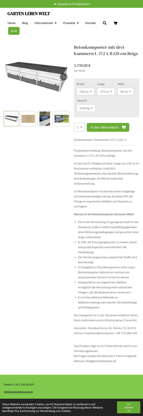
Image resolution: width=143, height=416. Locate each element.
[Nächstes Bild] (63, 77)
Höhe (121, 84)
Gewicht (82, 100)
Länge (101, 84)
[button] (11, 118)
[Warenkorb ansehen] (115, 23)
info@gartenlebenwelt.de (18, 391)
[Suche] (104, 23)
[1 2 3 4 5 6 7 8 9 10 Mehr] (79, 127)
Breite (81, 84)
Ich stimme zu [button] (128, 407)
